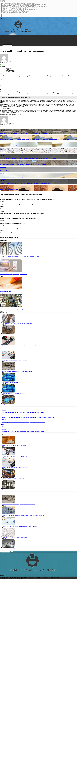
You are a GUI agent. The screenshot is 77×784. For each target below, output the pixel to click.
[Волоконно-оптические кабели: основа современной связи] (8, 477)
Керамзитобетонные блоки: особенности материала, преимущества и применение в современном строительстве (24, 4)
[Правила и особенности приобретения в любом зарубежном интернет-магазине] (11, 254)
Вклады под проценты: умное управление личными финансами (14, 12)
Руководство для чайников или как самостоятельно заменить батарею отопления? (18, 323)
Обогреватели (7, 40)
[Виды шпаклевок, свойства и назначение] (8, 381)
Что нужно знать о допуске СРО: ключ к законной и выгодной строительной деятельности (19, 9)
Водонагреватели (8, 39)
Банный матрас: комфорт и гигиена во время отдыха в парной (14, 10)
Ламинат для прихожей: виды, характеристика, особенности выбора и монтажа (24, 183)
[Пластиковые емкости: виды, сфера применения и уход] (8, 392)
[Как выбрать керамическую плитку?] (8, 488)
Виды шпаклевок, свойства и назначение (10, 382)
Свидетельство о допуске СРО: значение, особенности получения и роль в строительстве (19, 7)
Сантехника (4, 38)
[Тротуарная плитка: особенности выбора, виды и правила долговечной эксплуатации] (8, 370)
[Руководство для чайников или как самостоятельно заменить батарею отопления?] (8, 322)
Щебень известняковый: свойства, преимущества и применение (14, 8)
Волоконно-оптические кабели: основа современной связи (13, 478)
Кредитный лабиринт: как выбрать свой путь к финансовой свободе (15, 11)
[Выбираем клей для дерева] (11, 289)
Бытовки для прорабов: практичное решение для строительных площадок (23, 164)
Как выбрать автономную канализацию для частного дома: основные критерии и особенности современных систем (24, 6)
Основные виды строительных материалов (13, 177)
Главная (3, 35)
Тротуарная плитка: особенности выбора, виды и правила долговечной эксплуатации (18, 3)
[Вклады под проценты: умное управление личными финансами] (8, 358)
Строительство (5, 41)
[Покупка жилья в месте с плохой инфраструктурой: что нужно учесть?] (11, 306)
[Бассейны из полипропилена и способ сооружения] (8, 403)
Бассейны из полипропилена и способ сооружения (12, 404)
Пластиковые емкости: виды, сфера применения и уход (12, 393)
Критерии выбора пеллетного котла (11, 189)
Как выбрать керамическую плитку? (9, 489)
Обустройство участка (6, 36)
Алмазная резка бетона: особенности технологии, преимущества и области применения (19, 5)
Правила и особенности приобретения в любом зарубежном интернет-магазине (19, 256)
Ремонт (3, 37)
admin (9, 61)
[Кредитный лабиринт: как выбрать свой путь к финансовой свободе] (8, 455)
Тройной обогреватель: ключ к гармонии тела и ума (16, 171)
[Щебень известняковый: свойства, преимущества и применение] (8, 536)
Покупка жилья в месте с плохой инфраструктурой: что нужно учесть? (17, 309)
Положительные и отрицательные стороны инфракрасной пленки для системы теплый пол (19, 345)
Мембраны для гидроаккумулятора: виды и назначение (13, 274)
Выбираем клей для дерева (6, 291)
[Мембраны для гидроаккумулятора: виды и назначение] (11, 271)
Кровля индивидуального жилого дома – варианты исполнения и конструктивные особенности (20, 334)
